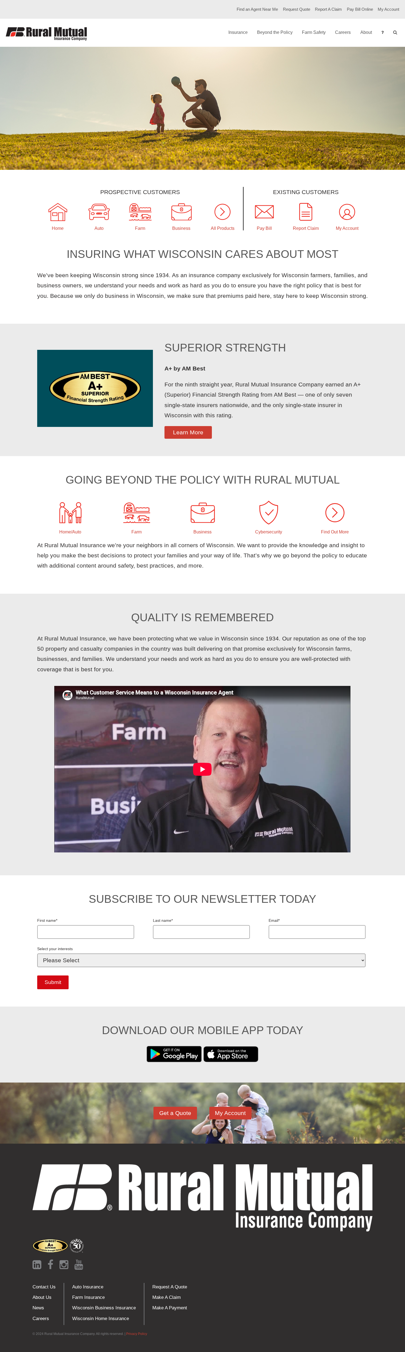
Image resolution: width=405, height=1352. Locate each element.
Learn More (188, 432)
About (366, 32)
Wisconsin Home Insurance (100, 1318)
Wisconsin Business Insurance (104, 1307)
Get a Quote (175, 1113)
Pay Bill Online (360, 9)
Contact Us (44, 1287)
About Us (42, 1297)
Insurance (238, 32)
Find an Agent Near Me (257, 9)
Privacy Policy (136, 1334)
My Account (388, 9)
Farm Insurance (88, 1297)
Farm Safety (314, 32)
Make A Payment (169, 1307)
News (38, 1307)
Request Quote (296, 9)
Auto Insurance (87, 1287)
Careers (343, 32)
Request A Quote (169, 1287)
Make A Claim (166, 1297)
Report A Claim (328, 9)
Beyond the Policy (275, 32)
